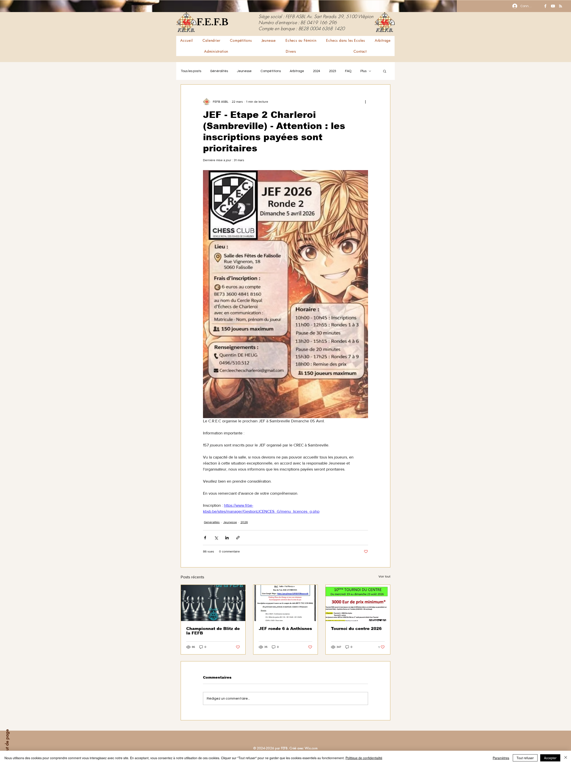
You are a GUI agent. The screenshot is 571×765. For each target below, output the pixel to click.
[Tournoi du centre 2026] (358, 603)
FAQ (348, 71)
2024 (316, 71)
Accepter (550, 758)
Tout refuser (525, 758)
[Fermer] (565, 757)
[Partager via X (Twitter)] (216, 538)
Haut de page (7, 742)
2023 (332, 71)
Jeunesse (244, 71)
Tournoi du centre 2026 (356, 628)
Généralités (219, 71)
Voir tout (384, 576)
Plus (363, 71)
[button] (241, 40)
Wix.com (311, 748)
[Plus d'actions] (365, 101)
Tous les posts (191, 71)
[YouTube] (552, 6)
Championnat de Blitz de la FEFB (213, 630)
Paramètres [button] (501, 758)
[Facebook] (545, 6)
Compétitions (271, 71)
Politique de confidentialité (363, 758)
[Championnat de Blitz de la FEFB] (213, 603)
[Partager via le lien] (238, 538)
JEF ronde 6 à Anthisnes (285, 628)
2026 (244, 522)
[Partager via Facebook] (205, 538)
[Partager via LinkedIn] (227, 538)
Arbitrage (297, 71)
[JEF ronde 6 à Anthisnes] (285, 603)
